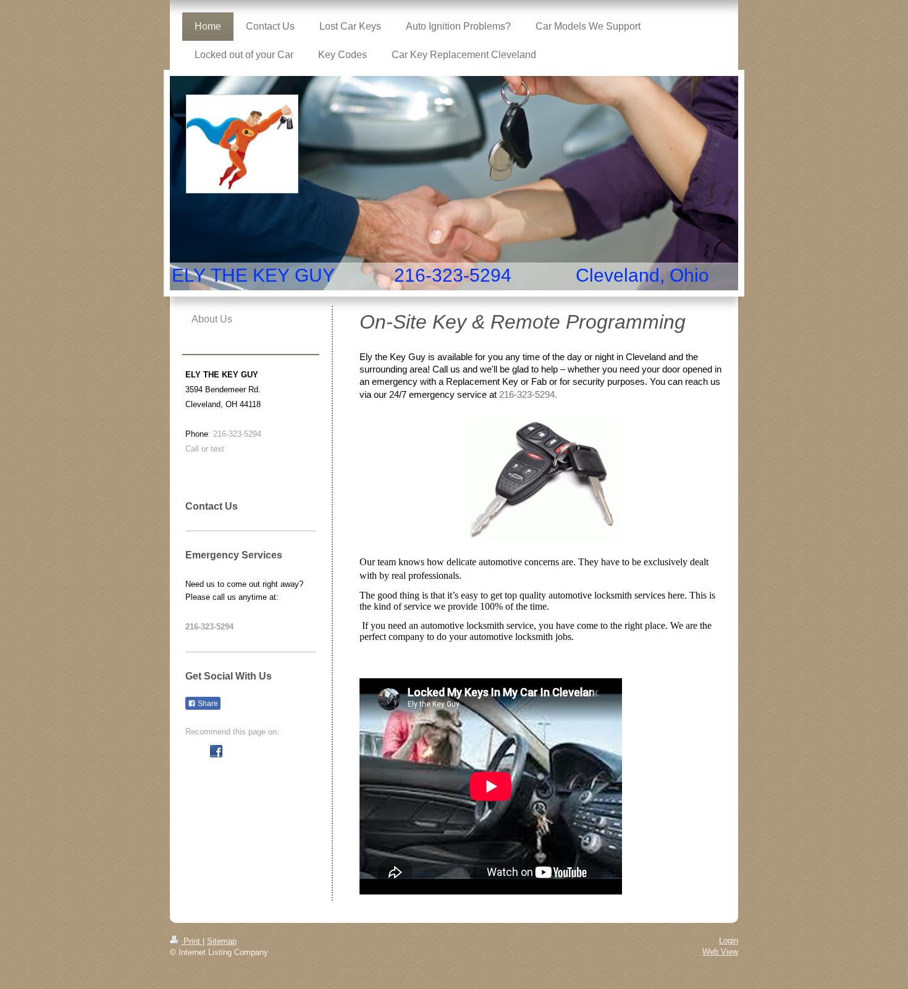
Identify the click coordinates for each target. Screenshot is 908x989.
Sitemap (222, 941)
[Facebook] (216, 751)
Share (207, 703)
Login (728, 940)
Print (192, 941)
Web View (720, 951)
